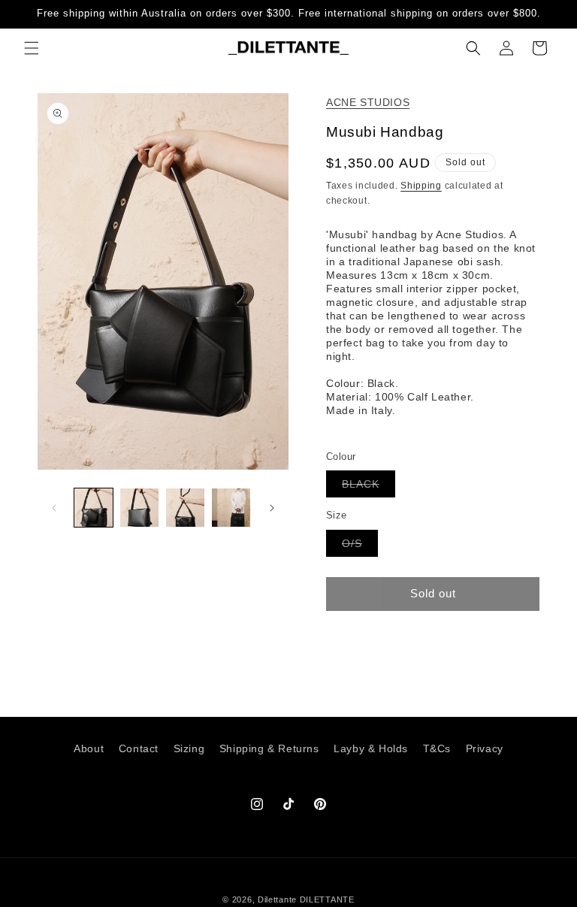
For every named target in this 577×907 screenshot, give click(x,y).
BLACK (368, 487)
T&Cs (437, 748)
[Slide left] (54, 508)
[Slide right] (271, 508)
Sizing (189, 748)
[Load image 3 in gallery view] (185, 507)
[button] (31, 48)
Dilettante (277, 899)
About (89, 748)
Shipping (421, 185)
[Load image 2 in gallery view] (139, 507)
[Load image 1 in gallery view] (93, 507)
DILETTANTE (327, 899)
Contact (139, 748)
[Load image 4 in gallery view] (231, 507)
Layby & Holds (371, 748)
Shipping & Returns (269, 748)
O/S (360, 547)
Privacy (484, 748)
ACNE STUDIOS (367, 102)
